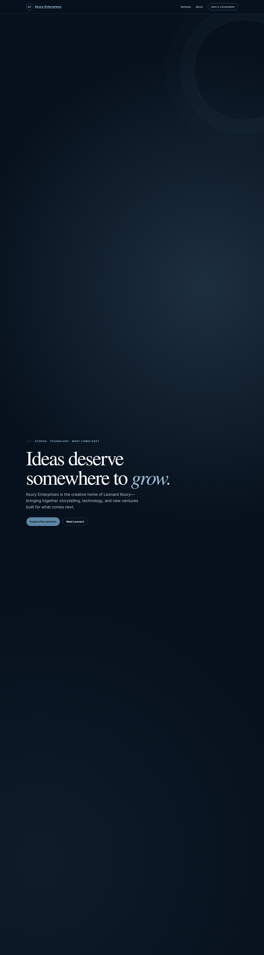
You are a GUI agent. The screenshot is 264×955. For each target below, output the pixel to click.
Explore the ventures (43, 521)
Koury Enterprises (48, 6)
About (199, 6)
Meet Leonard (75, 521)
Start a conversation (223, 6)
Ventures (185, 6)
